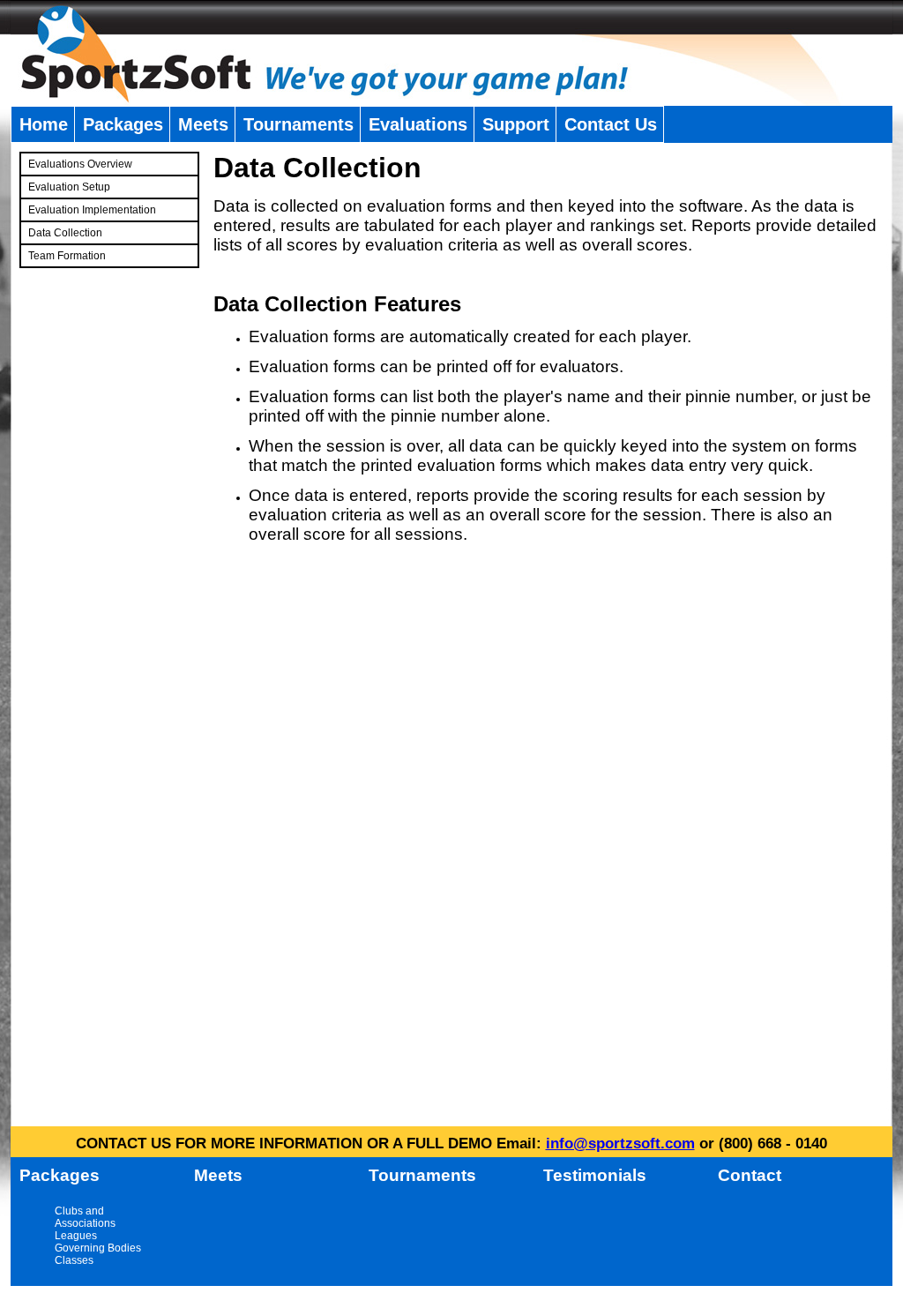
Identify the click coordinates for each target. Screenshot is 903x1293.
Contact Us (610, 124)
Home (43, 124)
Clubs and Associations (85, 1217)
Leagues (76, 1235)
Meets (203, 124)
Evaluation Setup (69, 187)
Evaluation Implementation (92, 210)
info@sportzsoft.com (620, 1143)
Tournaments (298, 124)
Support (515, 124)
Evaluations (418, 124)
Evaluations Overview (80, 164)
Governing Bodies (98, 1248)
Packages (123, 124)
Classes (74, 1260)
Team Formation (67, 256)
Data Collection (65, 233)
